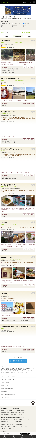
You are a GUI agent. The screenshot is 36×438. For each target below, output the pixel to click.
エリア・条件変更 (26, 32)
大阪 (23, 412)
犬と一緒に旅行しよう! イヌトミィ (4, 2)
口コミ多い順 (18, 36)
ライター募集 (24, 426)
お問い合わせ (16, 426)
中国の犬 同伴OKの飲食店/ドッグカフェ (9, 379)
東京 (14, 410)
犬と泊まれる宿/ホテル (6, 419)
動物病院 (15, 25)
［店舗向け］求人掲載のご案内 (8, 428)
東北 (6, 410)
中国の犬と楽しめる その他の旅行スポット (9, 397)
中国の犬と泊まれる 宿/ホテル (7, 388)
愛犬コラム (31, 437)
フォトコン (13, 437)
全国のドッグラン (5, 421)
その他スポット (5, 28)
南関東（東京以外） (21, 410)
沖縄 (22, 414)
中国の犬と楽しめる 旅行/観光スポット (8, 394)
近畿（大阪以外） (5, 414)
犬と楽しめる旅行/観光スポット (18, 421)
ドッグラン (27, 23)
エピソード (22, 437)
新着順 (29, 36)
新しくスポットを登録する (18, 361)
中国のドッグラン (4, 385)
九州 (19, 414)
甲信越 (12, 412)
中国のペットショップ (5, 382)
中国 (12, 414)
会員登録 (24, 2)
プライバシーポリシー (6, 426)
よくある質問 (19, 424)
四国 (15, 414)
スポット (4, 437)
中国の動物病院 (4, 391)
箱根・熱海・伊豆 (5, 412)
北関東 (10, 410)
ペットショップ (16, 23)
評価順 (6, 36)
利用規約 (3, 424)
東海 (20, 412)
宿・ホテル (4, 25)
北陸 (16, 412)
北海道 (2, 410)
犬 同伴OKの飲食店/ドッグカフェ (21, 419)
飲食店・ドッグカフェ (6, 23)
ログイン (29, 2)
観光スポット (27, 25)
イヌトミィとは (10, 424)
